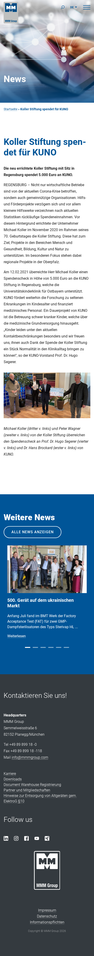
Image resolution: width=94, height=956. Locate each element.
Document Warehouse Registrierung (32, 784)
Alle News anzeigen (32, 532)
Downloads (13, 779)
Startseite (10, 109)
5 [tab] (58, 647)
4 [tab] (51, 647)
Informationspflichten (47, 922)
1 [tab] (27, 647)
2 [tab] (35, 647)
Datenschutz (47, 916)
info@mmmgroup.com (30, 757)
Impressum (47, 910)
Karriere (10, 773)
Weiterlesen (16, 636)
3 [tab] (43, 647)
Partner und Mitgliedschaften (27, 790)
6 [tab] (66, 647)
